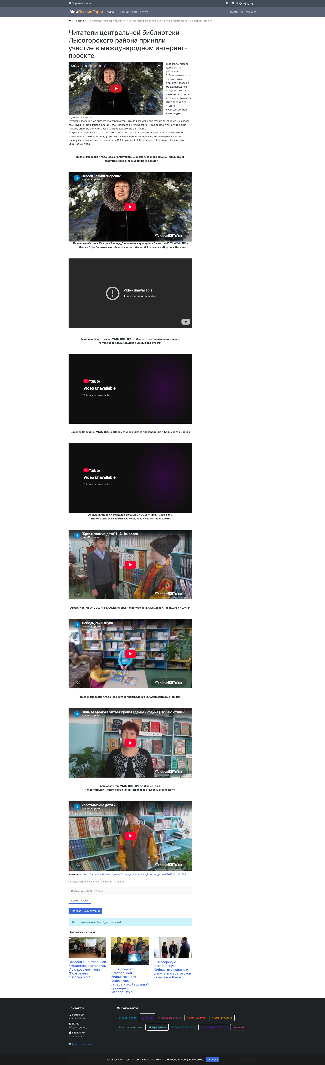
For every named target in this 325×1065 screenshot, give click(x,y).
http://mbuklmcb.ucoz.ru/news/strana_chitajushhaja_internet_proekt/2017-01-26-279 (135, 874)
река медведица (184, 1027)
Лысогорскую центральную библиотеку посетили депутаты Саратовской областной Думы (172, 969)
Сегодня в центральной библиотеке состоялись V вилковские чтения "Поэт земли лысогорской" (87, 969)
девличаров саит (171, 1018)
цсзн (240, 1027)
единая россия (223, 1017)
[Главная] (70, 20)
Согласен (213, 1059)
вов (149, 1017)
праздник (158, 1027)
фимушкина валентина (215, 1027)
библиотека (128, 1017)
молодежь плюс (132, 1027)
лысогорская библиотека (85, 881)
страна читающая (114, 881)
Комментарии (79, 900)
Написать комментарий (85, 910)
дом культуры (197, 1017)
